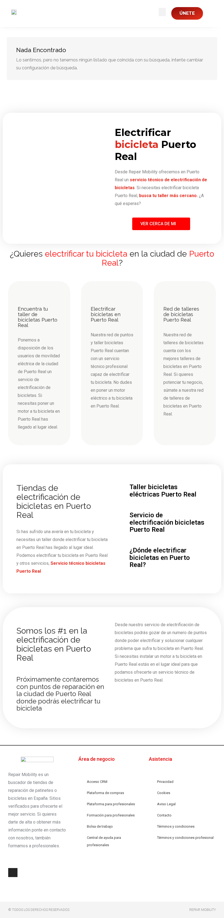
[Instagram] (12, 872)
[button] (162, 12)
